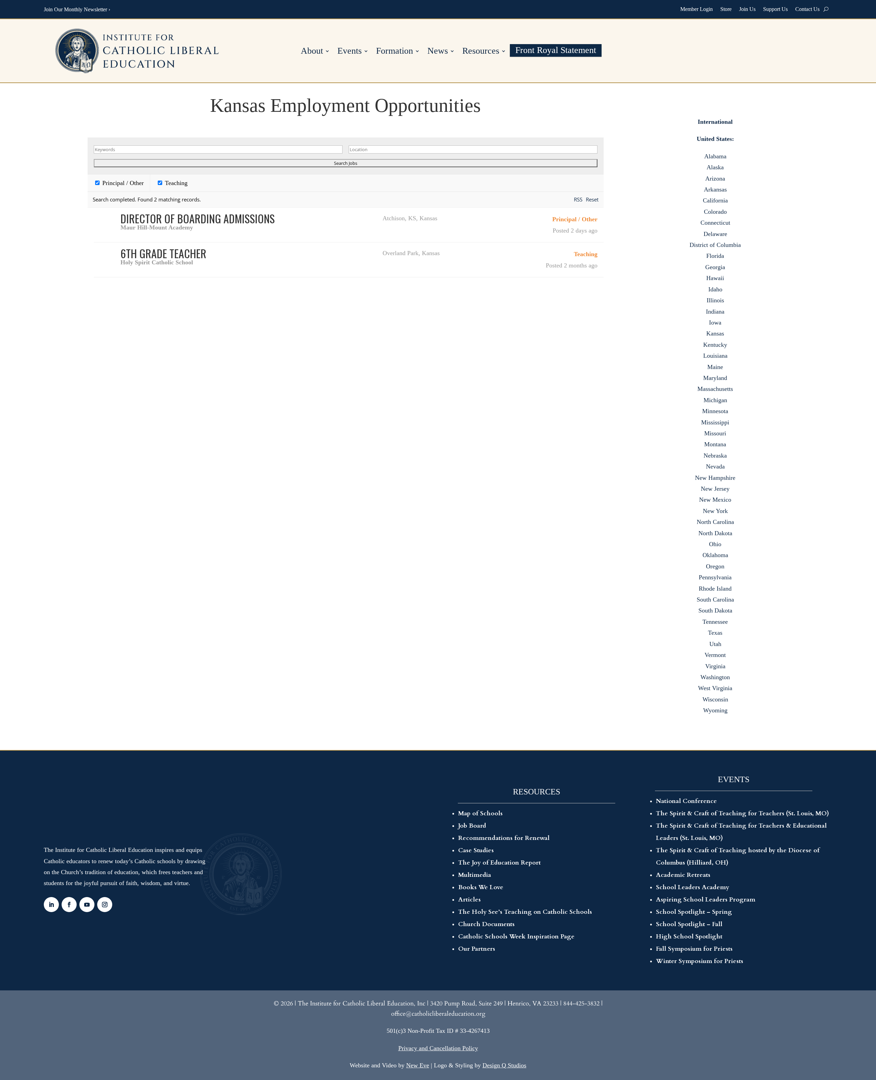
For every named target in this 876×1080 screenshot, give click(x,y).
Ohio (715, 544)
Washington (715, 677)
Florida (715, 255)
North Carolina (715, 521)
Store (726, 9)
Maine (715, 367)
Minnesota (715, 411)
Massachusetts (715, 388)
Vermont (715, 654)
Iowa (715, 322)
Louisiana (715, 355)
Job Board (472, 825)
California (715, 200)
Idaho (715, 289)
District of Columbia (715, 244)
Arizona (715, 178)
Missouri (715, 433)
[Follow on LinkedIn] (51, 904)
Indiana (715, 311)
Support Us (775, 9)
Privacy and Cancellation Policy (438, 1048)
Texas (715, 632)
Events (349, 52)
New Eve (417, 1065)
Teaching (175, 183)
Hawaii (715, 278)
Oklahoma (715, 555)
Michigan (715, 400)
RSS (578, 199)
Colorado (715, 211)
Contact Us (807, 9)
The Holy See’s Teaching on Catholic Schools (525, 912)
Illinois (715, 300)
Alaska (715, 167)
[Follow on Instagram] (104, 904)
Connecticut (715, 222)
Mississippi (715, 422)
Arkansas (715, 189)
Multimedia (474, 875)
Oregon (715, 566)
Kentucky (715, 344)
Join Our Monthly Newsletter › (77, 9)
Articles (469, 899)
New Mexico (715, 499)
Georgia (715, 267)
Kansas (715, 333)
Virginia (715, 666)
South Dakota (715, 610)
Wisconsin (715, 699)
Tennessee (715, 621)
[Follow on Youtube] (86, 904)
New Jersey (715, 488)
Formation (394, 52)
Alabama (715, 156)
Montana (715, 444)
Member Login (696, 9)
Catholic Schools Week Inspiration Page (516, 936)
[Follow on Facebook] (69, 904)
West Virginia (715, 688)
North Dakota (715, 533)
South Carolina (715, 599)
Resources (480, 52)
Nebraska (715, 455)
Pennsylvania (715, 577)
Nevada (715, 466)
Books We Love (480, 887)
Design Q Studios (504, 1065)
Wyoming (715, 710)
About (312, 52)
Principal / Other (122, 183)
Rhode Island (715, 588)
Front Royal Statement (555, 51)
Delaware (715, 234)
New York (715, 511)
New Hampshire (715, 477)
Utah (715, 644)
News (437, 52)
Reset (592, 199)
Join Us (747, 9)
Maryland (715, 377)
